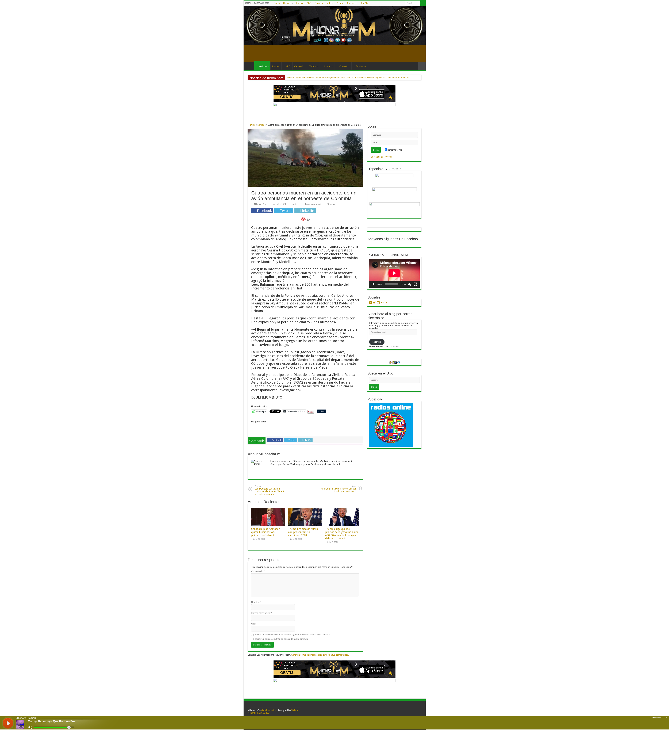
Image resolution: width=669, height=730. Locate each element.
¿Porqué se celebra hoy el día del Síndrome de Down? (338, 489)
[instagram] (402, 3)
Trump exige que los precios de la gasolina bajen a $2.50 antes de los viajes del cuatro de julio (342, 533)
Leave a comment (313, 204)
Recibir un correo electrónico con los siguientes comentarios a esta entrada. (292, 634)
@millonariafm (268, 710)
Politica (299, 3)
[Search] (423, 3)
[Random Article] (422, 66)
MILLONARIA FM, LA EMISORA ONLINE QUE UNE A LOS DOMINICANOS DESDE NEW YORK (333, 77)
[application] (394, 273)
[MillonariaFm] (335, 25)
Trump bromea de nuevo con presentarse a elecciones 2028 (303, 532)
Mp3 (309, 3)
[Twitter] (395, 3)
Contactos (352, 3)
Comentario (258, 571)
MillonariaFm (260, 204)
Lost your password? (381, 156)
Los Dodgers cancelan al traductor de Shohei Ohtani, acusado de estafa (269, 490)
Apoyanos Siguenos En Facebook (393, 239)
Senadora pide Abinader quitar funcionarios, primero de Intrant (265, 532)
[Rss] (389, 3)
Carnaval (319, 3)
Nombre (256, 602)
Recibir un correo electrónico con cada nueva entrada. (281, 639)
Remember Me (394, 149)
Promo (340, 3)
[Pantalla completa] (415, 284)
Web (253, 623)
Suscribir (376, 342)
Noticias (287, 3)
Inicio (277, 3)
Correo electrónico (261, 613)
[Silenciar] (409, 284)
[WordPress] (399, 3)
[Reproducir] (373, 284)
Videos (330, 3)
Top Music (366, 3)
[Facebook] (392, 3)
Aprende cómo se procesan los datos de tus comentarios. (320, 654)
